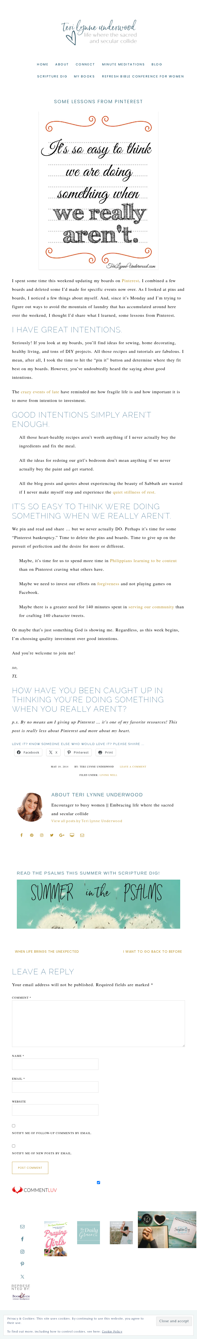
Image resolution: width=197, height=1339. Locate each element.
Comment (21, 997)
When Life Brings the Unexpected (47, 951)
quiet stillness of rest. (134, 492)
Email (18, 1078)
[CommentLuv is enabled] (34, 1193)
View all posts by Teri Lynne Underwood (86, 821)
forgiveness (108, 583)
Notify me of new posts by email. (42, 1153)
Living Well (108, 775)
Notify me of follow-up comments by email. (52, 1133)
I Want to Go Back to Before (152, 951)
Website (19, 1101)
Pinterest (130, 280)
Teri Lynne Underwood (98, 29)
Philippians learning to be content (143, 560)
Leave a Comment (133, 766)
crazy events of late (40, 391)
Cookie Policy (112, 1331)
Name (18, 1056)
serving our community (151, 606)
